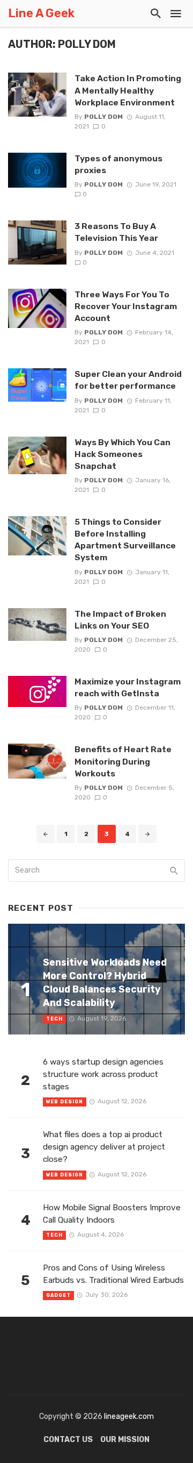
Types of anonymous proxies (118, 164)
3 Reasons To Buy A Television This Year (116, 232)
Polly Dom (103, 116)
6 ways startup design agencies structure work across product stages (103, 1074)
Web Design (64, 1101)
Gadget (58, 1295)
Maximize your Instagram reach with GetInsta (128, 687)
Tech (54, 1019)
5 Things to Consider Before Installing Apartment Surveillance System (125, 539)
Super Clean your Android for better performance (128, 380)
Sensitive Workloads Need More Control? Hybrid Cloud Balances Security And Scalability (105, 982)
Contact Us (68, 1439)
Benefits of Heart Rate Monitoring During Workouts (123, 761)
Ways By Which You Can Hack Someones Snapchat (122, 454)
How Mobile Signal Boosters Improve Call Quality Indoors (112, 1214)
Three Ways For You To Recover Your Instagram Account (126, 306)
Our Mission (125, 1439)
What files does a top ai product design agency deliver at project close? (104, 1147)
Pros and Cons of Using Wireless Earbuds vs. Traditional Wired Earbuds (113, 1274)
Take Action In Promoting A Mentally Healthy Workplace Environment (128, 90)
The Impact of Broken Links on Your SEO (120, 620)
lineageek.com (129, 1416)
